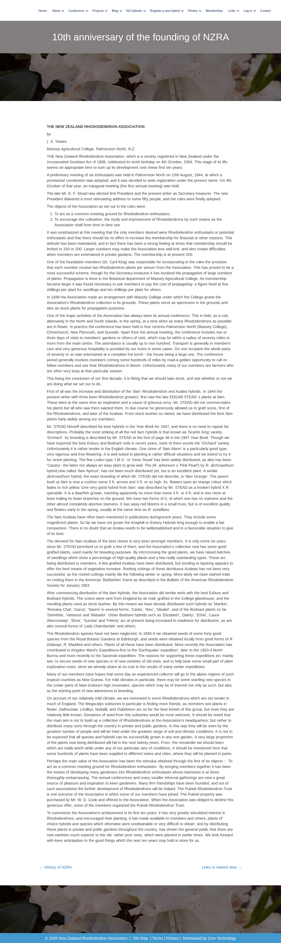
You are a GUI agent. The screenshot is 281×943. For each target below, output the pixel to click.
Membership (214, 10)
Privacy (172, 938)
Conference (76, 10)
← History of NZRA (55, 867)
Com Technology (222, 938)
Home (42, 10)
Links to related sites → (222, 867)
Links (231, 10)
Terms (157, 938)
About (56, 10)
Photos (192, 10)
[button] (63, 11)
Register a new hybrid (165, 10)
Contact (265, 10)
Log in (248, 10)
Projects (98, 10)
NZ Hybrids (134, 10)
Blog (115, 10)
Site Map (140, 938)
